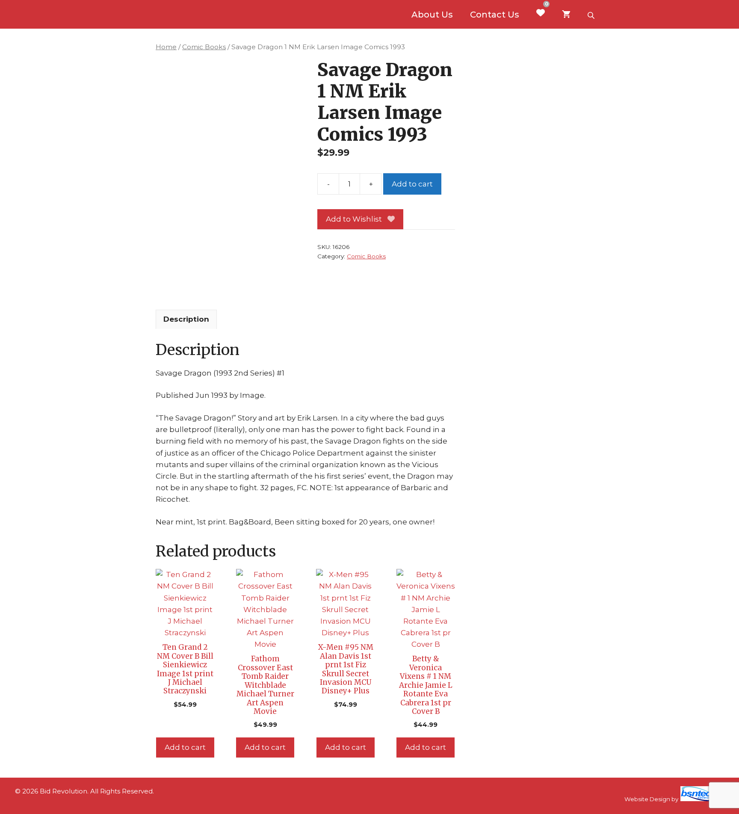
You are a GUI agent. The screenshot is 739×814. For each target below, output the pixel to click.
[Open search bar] (592, 14)
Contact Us (494, 14)
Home (166, 47)
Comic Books (204, 47)
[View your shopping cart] (566, 14)
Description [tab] (186, 319)
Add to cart (412, 184)
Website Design (647, 799)
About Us (432, 14)
